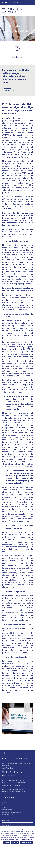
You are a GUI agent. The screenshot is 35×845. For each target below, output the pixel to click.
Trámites (5, 807)
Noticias (11, 90)
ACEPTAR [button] (6, 842)
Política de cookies (27, 839)
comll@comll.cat (7, 768)
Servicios (5, 805)
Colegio (4, 802)
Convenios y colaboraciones (11, 812)
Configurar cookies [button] (26, 842)
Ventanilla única (7, 814)
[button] (31, 10)
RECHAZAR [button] (15, 842)
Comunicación (7, 809)
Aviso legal (5, 825)
